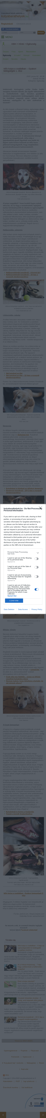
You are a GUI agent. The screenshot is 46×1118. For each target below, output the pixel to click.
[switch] (37, 559)
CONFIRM (14, 601)
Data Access (23, 609)
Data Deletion (9, 609)
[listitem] (23, 553)
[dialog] (23, 559)
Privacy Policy (37, 609)
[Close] (41, 508)
